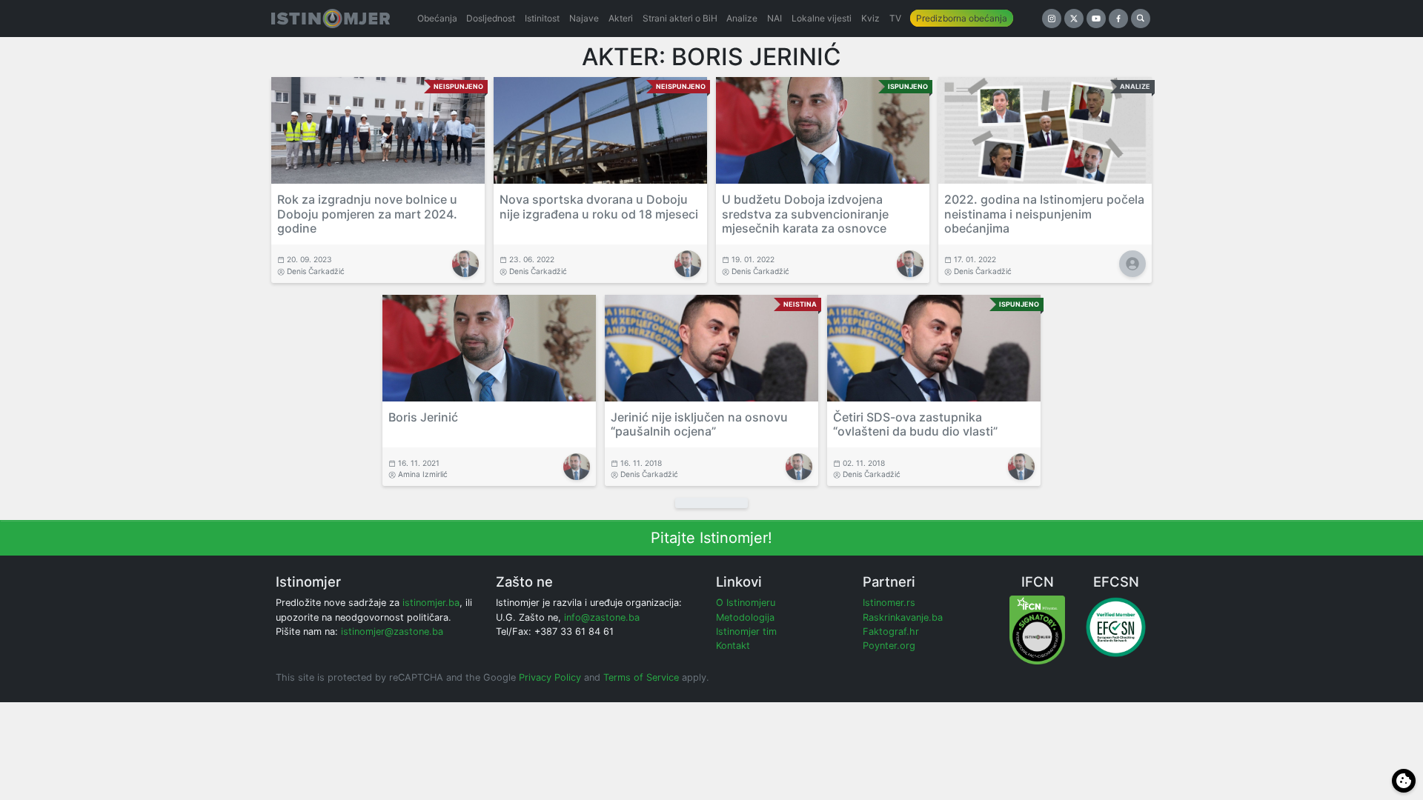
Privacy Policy (550, 677)
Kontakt (733, 645)
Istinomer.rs (889, 602)
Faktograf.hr (891, 631)
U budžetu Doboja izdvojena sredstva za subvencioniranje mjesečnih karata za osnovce (805, 213)
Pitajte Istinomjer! (711, 538)
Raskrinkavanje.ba (903, 617)
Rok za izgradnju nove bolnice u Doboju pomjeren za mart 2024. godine (367, 213)
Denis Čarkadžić (316, 271)
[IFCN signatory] (1037, 629)
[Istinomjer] (330, 18)
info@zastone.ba (602, 617)
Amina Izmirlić (423, 474)
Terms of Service (641, 677)
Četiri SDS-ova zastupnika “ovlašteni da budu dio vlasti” (915, 424)
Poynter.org (889, 645)
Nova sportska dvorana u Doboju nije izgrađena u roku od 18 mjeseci (599, 206)
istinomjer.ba (431, 602)
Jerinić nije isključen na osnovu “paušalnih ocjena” (699, 424)
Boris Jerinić (423, 417)
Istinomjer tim (746, 631)
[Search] (1140, 18)
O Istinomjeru (745, 602)
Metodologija (745, 617)
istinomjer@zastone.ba (392, 631)
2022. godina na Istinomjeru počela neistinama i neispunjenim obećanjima (1044, 213)
